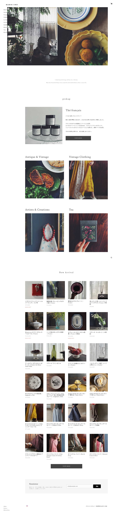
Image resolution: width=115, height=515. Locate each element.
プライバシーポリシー (90, 506)
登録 (97, 486)
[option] (32, 36)
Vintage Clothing (9, 14)
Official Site (7, 510)
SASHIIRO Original (9, 24)
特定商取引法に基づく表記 (101, 506)
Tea (5, 29)
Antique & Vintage (9, 12)
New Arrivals (7, 9)
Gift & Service (8, 32)
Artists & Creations (9, 22)
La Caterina (7, 19)
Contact (5, 508)
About (5, 506)
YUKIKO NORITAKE (10, 17)
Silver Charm (7, 27)
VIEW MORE (78, 138)
